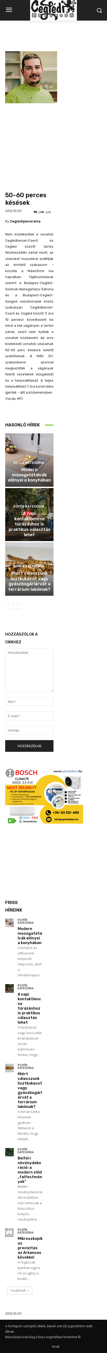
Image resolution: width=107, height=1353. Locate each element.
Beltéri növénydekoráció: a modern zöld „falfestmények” (30, 1170)
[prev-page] (8, 605)
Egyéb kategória (29, 462)
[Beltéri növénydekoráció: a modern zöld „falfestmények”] (9, 1152)
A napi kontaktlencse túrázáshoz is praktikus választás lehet (29, 524)
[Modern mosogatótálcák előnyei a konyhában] (9, 923)
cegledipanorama (25, 221)
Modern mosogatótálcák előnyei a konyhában (29, 475)
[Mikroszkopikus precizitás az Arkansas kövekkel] (9, 1232)
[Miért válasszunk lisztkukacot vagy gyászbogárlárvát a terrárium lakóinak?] (9, 1068)
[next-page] (17, 605)
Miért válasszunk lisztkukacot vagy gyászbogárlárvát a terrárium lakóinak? (29, 581)
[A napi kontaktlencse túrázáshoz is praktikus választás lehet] (9, 988)
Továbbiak (18, 1290)
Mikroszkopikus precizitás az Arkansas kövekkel (30, 1248)
